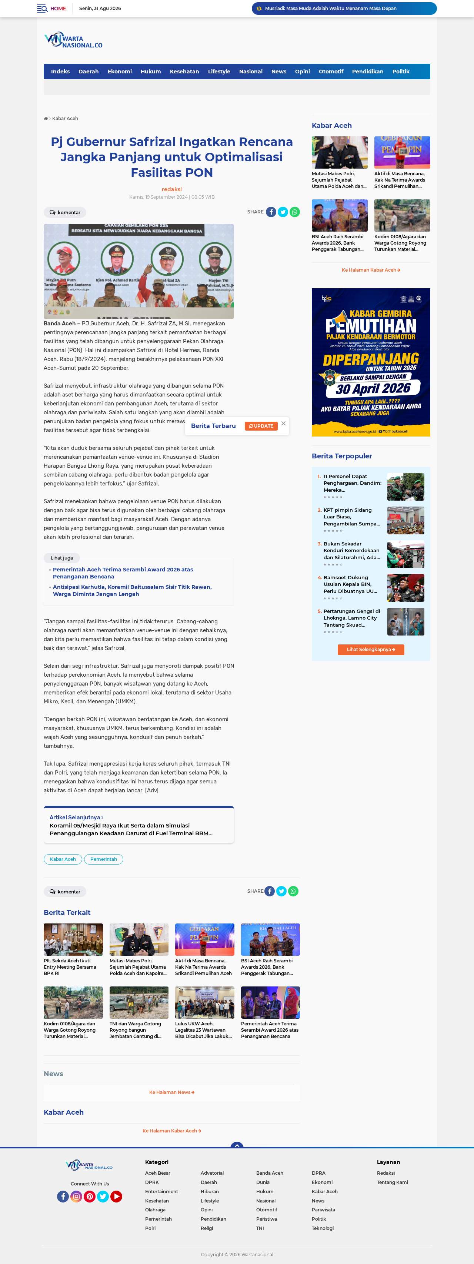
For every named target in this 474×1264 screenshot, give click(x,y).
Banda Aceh (269, 1173)
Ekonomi (120, 71)
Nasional (251, 71)
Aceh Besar (157, 1173)
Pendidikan (368, 71)
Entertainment (161, 1191)
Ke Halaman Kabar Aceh (170, 1131)
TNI (260, 1228)
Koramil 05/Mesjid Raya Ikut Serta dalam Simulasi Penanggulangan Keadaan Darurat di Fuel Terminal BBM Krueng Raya (129, 829)
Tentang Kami (392, 1182)
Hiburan (210, 1191)
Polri (150, 1228)
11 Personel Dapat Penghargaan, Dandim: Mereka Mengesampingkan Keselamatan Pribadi (352, 483)
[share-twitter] (283, 212)
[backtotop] (237, 1148)
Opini (302, 71)
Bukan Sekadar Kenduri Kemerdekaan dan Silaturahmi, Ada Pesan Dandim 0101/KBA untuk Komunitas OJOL (352, 551)
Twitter (106, 1205)
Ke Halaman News (170, 1092)
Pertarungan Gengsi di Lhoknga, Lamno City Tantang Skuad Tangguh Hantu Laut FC (352, 618)
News (278, 71)
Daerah (89, 71)
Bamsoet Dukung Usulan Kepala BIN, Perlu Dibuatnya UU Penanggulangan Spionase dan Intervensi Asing (349, 584)
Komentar (68, 212)
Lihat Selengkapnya (369, 649)
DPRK (152, 1182)
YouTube (121, 1205)
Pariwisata (323, 1209)
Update (263, 426)
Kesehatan (184, 71)
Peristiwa (266, 1219)
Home (58, 8)
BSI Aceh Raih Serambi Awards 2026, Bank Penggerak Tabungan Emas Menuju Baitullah (337, 243)
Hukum (151, 71)
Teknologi (323, 1228)
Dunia (263, 1182)
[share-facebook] (271, 212)
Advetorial (212, 1173)
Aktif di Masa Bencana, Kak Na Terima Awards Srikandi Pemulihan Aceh (399, 180)
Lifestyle (219, 71)
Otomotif (331, 71)
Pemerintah (103, 859)
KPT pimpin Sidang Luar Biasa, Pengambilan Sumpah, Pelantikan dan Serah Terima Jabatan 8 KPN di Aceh (352, 517)
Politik (401, 71)
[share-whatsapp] (295, 212)
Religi (207, 1228)
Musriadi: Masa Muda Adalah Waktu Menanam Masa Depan (331, 8)
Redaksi (386, 1173)
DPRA (319, 1173)
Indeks (60, 71)
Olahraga (155, 1209)
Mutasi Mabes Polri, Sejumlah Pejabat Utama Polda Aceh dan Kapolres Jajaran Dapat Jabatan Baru (338, 180)
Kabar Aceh (63, 859)
